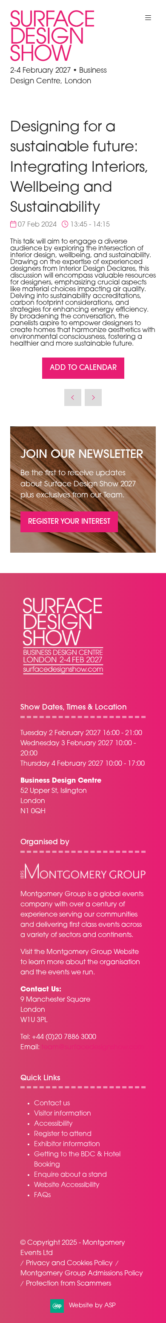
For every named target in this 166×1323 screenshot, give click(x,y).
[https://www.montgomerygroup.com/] (83, 877)
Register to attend (63, 1134)
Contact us (52, 1103)
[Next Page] (93, 397)
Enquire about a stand (70, 1175)
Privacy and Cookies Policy (69, 1263)
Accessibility (53, 1124)
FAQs (42, 1195)
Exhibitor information (67, 1144)
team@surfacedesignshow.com (92, 1047)
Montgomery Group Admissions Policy (81, 1273)
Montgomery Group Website (92, 952)
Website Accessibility (67, 1185)
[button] (148, 18)
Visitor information (62, 1113)
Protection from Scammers (68, 1283)
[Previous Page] (72, 397)
